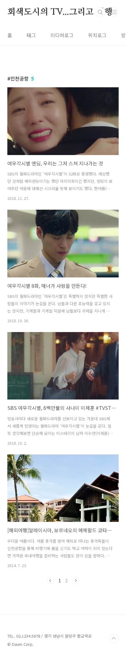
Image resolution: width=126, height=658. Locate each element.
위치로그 (97, 35)
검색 (100, 12)
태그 (31, 35)
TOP (114, 638)
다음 (75, 580)
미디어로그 (61, 35)
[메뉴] (114, 11)
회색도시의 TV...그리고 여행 (60, 12)
